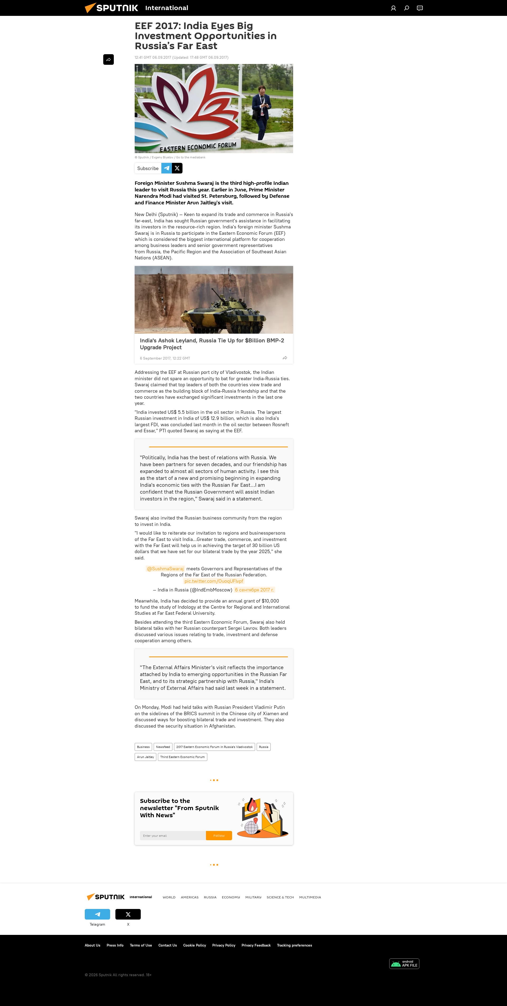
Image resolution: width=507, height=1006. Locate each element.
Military (253, 897)
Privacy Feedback (256, 945)
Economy (231, 897)
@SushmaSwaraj (165, 569)
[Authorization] (393, 8)
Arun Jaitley (145, 757)
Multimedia (310, 897)
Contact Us (167, 945)
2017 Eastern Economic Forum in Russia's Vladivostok (214, 747)
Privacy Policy (223, 945)
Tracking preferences (294, 945)
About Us (92, 945)
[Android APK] (404, 964)
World (169, 897)
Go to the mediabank (190, 157)
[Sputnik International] (113, 14)
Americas (190, 897)
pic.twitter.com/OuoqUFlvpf (214, 581)
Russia (263, 747)
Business (143, 747)
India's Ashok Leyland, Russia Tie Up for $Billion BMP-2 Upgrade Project (212, 344)
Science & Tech (280, 897)
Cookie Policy (194, 945)
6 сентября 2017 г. (254, 590)
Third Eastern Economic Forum (182, 757)
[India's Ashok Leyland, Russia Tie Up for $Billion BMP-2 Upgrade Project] (214, 300)
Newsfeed (163, 747)
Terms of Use (141, 945)
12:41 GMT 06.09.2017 (153, 57)
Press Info (115, 945)
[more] (285, 357)
